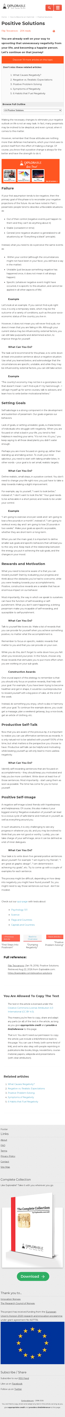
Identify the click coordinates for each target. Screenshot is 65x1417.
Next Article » (54, 936)
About (4, 1140)
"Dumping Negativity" (32, 946)
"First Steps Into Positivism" (10, 946)
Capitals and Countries (23, 925)
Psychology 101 (19, 909)
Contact (5, 1161)
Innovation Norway (11, 1299)
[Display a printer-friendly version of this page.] (54, 31)
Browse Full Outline (14, 104)
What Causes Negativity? (27, 75)
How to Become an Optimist (22, 17)
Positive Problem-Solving (27, 84)
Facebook (17, 1383)
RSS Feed (23, 1378)
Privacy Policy (8, 1156)
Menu (58, 8)
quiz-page (22, 901)
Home (4, 17)
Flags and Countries (21, 920)
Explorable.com (27, 1401)
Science (15, 914)
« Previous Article (9, 937)
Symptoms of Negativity (26, 88)
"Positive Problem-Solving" (54, 943)
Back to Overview (32, 937)
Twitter (18, 1389)
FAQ (3, 1145)
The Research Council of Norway (18, 1303)
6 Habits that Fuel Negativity (29, 93)
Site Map (5, 1167)
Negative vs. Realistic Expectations (32, 79)
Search (50, 8)
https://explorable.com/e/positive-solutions (30, 973)
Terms (4, 1150)
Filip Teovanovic (10, 30)
